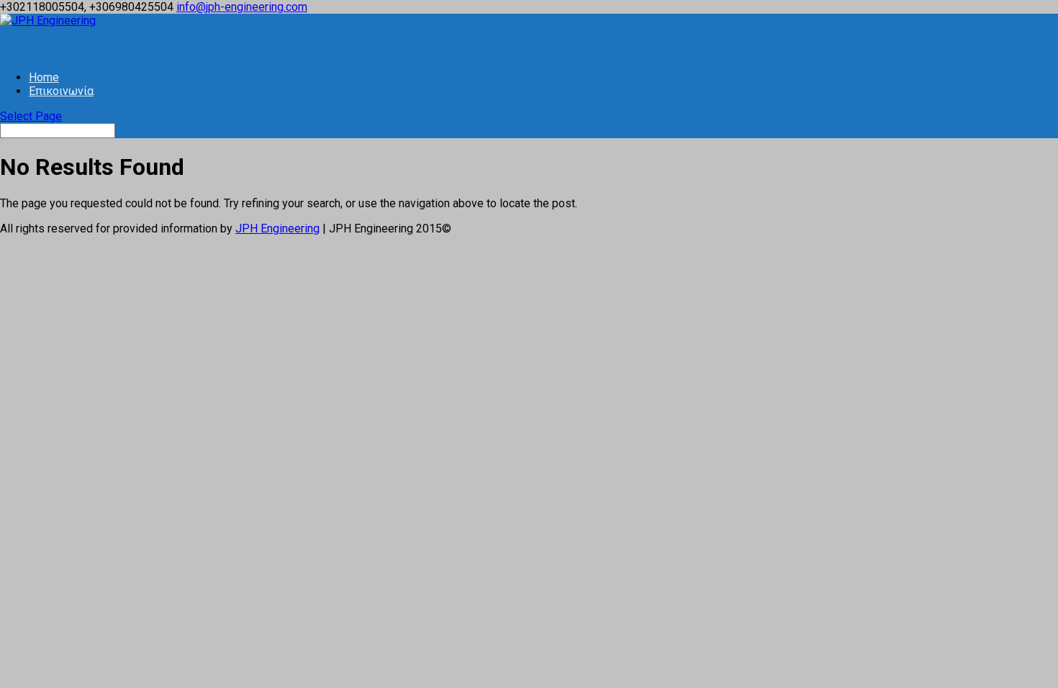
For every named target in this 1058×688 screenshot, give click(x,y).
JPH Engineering (277, 228)
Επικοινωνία (61, 91)
